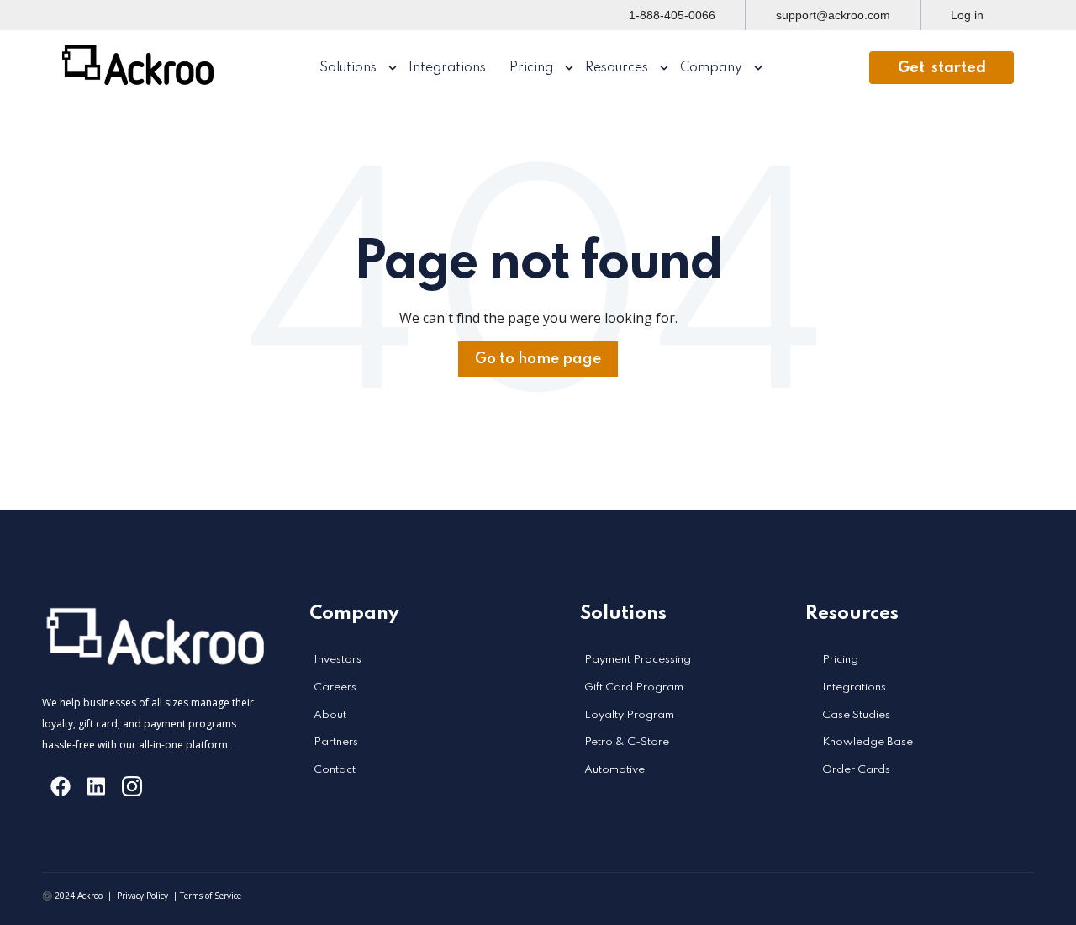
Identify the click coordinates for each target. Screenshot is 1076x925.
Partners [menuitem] (336, 742)
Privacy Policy (142, 895)
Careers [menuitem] (335, 687)
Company (711, 68)
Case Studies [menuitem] (856, 715)
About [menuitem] (330, 715)
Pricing (531, 68)
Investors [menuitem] (337, 659)
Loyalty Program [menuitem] (629, 715)
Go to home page (538, 359)
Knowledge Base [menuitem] (867, 742)
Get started (942, 68)
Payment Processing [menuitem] (637, 659)
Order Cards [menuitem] (856, 769)
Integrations (447, 68)
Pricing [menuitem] (840, 659)
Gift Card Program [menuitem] (633, 687)
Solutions (348, 68)
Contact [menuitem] (335, 769)
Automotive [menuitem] (614, 769)
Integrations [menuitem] (854, 687)
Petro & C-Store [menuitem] (626, 742)
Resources (616, 68)
